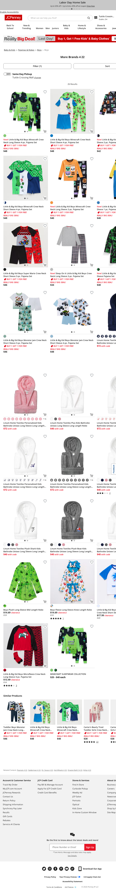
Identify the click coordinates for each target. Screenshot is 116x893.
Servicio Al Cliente (11, 824)
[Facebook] (56, 868)
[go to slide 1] (66, 9)
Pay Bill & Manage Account (50, 784)
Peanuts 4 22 (22, 770)
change (37, 77)
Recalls (6, 812)
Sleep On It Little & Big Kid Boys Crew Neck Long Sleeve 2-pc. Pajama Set (71, 275)
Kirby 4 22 (87, 770)
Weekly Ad (77, 792)
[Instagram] (50, 868)
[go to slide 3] (71, 9)
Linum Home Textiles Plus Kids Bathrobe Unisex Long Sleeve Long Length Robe (70, 424)
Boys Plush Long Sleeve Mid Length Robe (23, 609)
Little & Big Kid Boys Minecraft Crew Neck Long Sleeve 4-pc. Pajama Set (23, 141)
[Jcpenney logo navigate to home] (13, 17)
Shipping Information (13, 804)
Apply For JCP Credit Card (50, 788)
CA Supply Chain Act (92, 877)
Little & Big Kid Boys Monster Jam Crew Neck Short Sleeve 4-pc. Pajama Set (71, 341)
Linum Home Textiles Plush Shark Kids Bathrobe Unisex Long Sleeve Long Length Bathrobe (23, 550)
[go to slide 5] (77, 9)
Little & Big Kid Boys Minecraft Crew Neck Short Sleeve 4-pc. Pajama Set (70, 141)
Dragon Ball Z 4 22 (75, 770)
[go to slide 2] (69, 9)
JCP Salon (76, 796)
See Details (72, 855)
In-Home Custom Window (84, 812)
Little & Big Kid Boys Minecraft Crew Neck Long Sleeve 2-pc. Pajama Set (70, 208)
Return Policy (9, 800)
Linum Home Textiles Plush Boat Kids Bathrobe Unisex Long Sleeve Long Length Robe (70, 550)
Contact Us (8, 796)
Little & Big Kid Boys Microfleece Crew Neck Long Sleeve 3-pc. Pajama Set (24, 675)
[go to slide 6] (79, 9)
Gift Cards (7, 816)
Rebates (6, 820)
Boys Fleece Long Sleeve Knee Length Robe (71, 609)
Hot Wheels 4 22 (60, 770)
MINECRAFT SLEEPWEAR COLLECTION (68, 674)
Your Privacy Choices (68, 877)
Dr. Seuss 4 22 (47, 770)
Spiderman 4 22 (34, 770)
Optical (75, 804)
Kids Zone (77, 808)
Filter (37, 66)
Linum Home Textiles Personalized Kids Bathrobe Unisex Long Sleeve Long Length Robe (23, 424)
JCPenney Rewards (11, 792)
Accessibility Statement (72, 881)
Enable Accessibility (9, 12)
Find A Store (78, 784)
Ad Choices (69, 887)
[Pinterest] (61, 868)
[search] (90, 18)
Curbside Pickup (80, 788)
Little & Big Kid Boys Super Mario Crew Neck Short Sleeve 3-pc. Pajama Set (24, 275)
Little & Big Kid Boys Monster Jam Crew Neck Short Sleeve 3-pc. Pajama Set (25, 341)
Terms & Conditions (54, 887)
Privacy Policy (50, 877)
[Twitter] (44, 868)
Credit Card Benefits (47, 792)
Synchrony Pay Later (12, 808)
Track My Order (10, 784)
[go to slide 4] (74, 9)
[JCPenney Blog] (73, 868)
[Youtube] (67, 868)
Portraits (76, 800)
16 (44, 419)
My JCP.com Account (12, 788)
